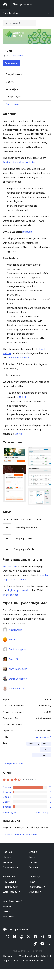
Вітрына (33, 851)
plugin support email (17, 590)
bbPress (9, 911)
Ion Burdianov (16, 688)
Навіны (7, 857)
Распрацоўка (13, 96)
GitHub (23, 397)
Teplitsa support (17, 649)
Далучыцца (35, 876)
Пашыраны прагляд (13, 763)
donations (45, 743)
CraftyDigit (14, 659)
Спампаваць (11, 63)
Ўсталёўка (12, 89)
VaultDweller (17, 55)
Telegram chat (10, 594)
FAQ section (9, 566)
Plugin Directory (10, 13)
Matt (7, 906)
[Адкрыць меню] (49, 4)
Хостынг (7, 862)
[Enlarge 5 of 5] (47, 492)
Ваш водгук (9, 812)
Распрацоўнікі (10, 886)
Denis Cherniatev (18, 678)
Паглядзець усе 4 (43, 737)
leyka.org (27, 231)
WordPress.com (12, 901)
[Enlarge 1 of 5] (22, 450)
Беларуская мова (19, 929)
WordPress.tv (11, 891)
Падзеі (32, 881)
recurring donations (41, 755)
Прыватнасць (10, 867)
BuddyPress (11, 916)
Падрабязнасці (14, 74)
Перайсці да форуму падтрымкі (20, 834)
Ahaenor (13, 639)
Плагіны (33, 862)
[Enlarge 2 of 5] (22, 469)
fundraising (45, 749)
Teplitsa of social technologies (19, 162)
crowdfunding (33, 743)
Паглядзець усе (42, 812)
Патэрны (33, 867)
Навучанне (9, 876)
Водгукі (10, 81)
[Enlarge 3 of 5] (47, 450)
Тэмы (32, 857)
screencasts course (18, 357)
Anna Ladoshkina (18, 668)
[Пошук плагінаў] (33, 23)
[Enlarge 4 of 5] (47, 471)
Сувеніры (35, 891)
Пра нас (7, 851)
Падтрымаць (37, 886)
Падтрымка (12, 104)
